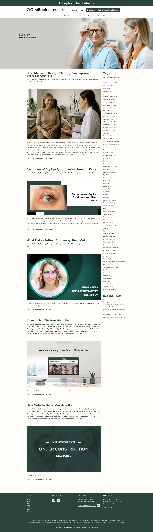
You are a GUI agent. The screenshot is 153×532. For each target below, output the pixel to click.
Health (105, 208)
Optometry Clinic (108, 234)
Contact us (102, 16)
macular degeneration (110, 97)
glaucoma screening (109, 94)
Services (55, 16)
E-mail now (91, 10)
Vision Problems (108, 284)
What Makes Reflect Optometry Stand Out (56, 240)
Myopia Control (74, 331)
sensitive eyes (107, 111)
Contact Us (30, 512)
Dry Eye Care (70, 173)
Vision (105, 273)
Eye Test (88, 329)
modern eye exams (109, 99)
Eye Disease (51, 329)
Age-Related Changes (110, 127)
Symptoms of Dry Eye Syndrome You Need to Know (62, 169)
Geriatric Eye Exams (109, 200)
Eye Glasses (93, 173)
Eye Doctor (61, 329)
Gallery (79, 16)
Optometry (106, 231)
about (43, 16)
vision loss (106, 281)
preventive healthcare (110, 108)
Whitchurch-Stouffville (83, 79)
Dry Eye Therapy (40, 82)
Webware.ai (94, 527)
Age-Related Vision (109, 130)
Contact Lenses (46, 326)
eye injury (106, 192)
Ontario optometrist (109, 105)
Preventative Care (109, 250)
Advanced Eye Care (109, 124)
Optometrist (85, 331)
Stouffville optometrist (110, 113)
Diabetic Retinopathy (109, 155)
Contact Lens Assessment (111, 144)
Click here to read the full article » (39, 158)
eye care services (109, 172)
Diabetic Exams (59, 326)
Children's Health (108, 136)
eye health (106, 189)
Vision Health (107, 278)
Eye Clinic (42, 329)
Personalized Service (110, 245)
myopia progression (109, 225)
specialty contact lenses (111, 267)
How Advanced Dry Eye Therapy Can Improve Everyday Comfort (58, 74)
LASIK (65, 331)
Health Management (109, 217)
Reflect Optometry (54, 82)
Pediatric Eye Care (109, 236)
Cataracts (68, 324)
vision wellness (108, 119)
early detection (108, 85)
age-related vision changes (111, 77)
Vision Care (106, 275)
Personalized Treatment (111, 247)
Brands (29, 505)
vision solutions (108, 287)
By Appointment (108, 507)
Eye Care (34, 329)
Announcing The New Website (48, 320)
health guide (107, 214)
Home (32, 16)
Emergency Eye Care (110, 166)
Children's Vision (108, 138)
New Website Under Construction (50, 405)
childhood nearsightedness (111, 80)
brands (67, 16)
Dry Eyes (106, 164)
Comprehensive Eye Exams (83, 324)
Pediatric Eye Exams (39, 333)
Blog (89, 16)
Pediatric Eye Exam (109, 239)
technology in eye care (110, 116)
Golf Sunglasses (56, 331)
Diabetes (106, 150)
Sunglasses (80, 333)
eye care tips (107, 88)
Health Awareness (109, 211)
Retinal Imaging (108, 264)
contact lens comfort (110, 83)
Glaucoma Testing (42, 331)
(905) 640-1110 (78, 10)
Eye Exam (70, 329)
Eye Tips (106, 197)
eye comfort (69, 79)
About (29, 501)
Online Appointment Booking (108, 10)
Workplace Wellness (109, 289)
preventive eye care (109, 253)
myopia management (109, 102)
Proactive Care (108, 256)
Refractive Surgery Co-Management (61, 333)
